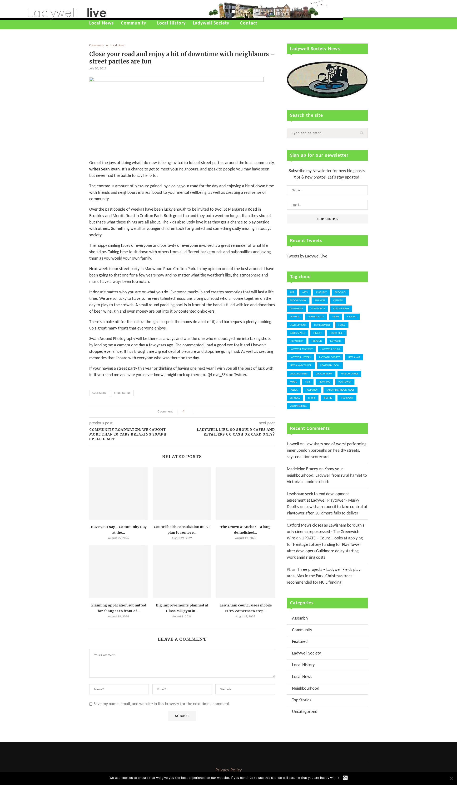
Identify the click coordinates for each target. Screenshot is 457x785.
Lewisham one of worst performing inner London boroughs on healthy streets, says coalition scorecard (326, 450)
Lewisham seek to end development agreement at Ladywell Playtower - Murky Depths (323, 500)
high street (336, 333)
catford (338, 300)
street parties (122, 393)
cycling (352, 316)
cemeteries (296, 308)
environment (322, 325)
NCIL (307, 382)
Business (320, 300)
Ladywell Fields (330, 349)
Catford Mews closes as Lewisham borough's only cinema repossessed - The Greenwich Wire (325, 532)
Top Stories (301, 700)
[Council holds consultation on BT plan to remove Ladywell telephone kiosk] (182, 493)
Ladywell (336, 341)
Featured (300, 642)
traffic (328, 398)
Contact (248, 23)
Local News (101, 23)
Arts (305, 292)
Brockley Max (298, 300)
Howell (293, 444)
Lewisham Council (301, 365)
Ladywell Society (211, 23)
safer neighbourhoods (340, 390)
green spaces (297, 333)
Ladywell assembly (301, 349)
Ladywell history (300, 357)
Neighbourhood (305, 688)
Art (292, 292)
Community (133, 23)
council (295, 316)
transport (347, 398)
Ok (345, 778)
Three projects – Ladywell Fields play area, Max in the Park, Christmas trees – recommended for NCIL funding (323, 576)
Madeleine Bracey (302, 469)
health (317, 333)
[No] (451, 778)
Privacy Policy (228, 770)
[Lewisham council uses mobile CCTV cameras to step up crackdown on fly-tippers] (245, 571)
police (294, 390)
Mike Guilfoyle (349, 374)
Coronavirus (341, 308)
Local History (171, 23)
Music (293, 382)
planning (324, 382)
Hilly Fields (296, 341)
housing (317, 341)
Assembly (321, 292)
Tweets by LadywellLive (307, 256)
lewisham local (330, 365)
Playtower (344, 382)
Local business (299, 374)
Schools (295, 398)
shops (311, 398)
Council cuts (316, 316)
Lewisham (354, 357)
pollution (312, 390)
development (298, 325)
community (99, 393)
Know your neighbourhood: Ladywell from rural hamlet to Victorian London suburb (327, 475)
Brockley (340, 292)
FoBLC (341, 325)
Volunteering (298, 406)
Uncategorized (304, 712)
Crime (335, 316)
